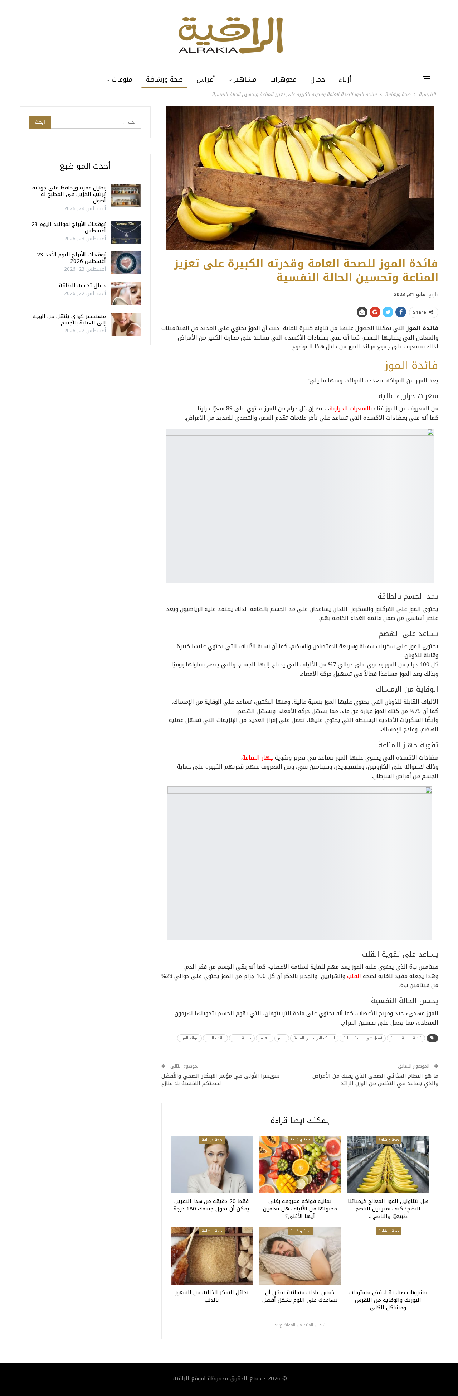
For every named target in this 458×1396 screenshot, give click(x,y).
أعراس (205, 79)
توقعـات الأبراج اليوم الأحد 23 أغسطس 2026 (71, 258)
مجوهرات (283, 79)
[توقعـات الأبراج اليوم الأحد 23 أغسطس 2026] (126, 262)
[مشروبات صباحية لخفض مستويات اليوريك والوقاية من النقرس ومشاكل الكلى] (388, 1256)
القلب (354, 976)
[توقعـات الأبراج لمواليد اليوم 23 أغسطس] (126, 232)
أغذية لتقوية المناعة (406, 1038)
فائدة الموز (215, 1038)
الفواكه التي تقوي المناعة (314, 1038)
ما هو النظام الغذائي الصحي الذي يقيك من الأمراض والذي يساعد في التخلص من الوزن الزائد (375, 1079)
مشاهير (245, 79)
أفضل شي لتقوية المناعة (362, 1038)
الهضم (264, 1038)
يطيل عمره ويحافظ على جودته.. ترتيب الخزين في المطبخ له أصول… (68, 194)
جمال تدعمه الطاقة (82, 285)
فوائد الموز (189, 1038)
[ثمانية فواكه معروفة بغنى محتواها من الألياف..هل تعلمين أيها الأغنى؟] (300, 1164)
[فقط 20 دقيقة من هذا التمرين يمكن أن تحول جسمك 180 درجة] (212, 1164)
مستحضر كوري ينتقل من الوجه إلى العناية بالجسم (69, 319)
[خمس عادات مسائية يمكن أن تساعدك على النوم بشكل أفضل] (300, 1256)
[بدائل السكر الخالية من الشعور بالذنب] (212, 1256)
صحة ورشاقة (164, 79)
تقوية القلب (242, 1038)
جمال (317, 79)
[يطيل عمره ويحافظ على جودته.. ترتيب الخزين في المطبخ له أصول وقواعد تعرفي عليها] (126, 195)
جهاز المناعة (257, 757)
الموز (282, 1038)
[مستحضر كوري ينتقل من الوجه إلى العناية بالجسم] (126, 324)
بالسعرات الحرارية (351, 408)
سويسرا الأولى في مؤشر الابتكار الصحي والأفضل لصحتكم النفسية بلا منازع (220, 1079)
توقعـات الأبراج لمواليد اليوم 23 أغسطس (68, 227)
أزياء (345, 79)
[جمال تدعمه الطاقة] (126, 293)
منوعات (122, 79)
